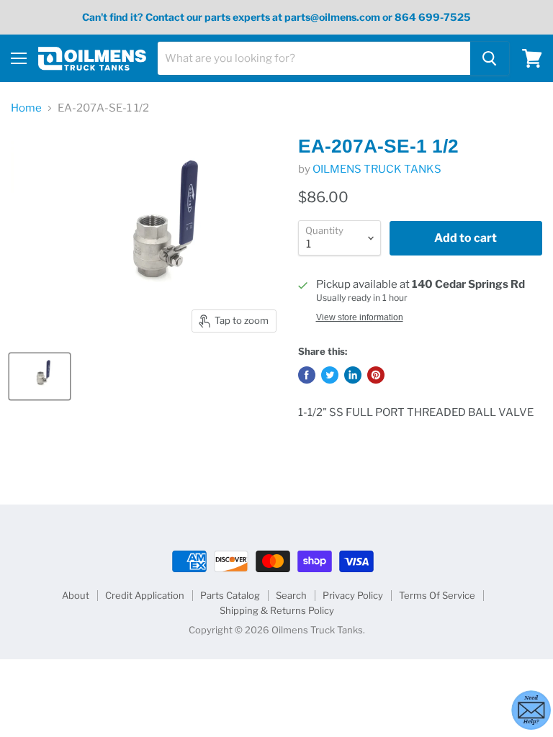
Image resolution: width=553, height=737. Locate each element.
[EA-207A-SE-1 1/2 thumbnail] (39, 376)
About (75, 595)
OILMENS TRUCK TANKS (377, 169)
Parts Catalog (230, 595)
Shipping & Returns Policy (277, 610)
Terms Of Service (437, 595)
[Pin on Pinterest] (376, 375)
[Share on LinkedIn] (352, 375)
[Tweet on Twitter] (329, 375)
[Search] (489, 58)
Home (26, 108)
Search (291, 595)
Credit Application (144, 595)
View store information (359, 317)
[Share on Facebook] (306, 375)
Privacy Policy (353, 595)
